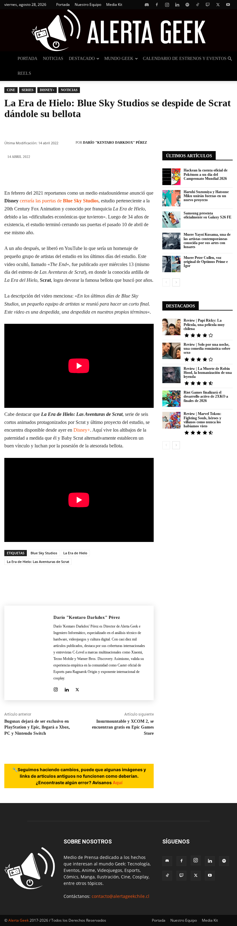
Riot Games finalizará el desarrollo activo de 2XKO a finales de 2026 (206, 396)
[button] (229, 59)
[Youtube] (228, 4)
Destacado (82, 58)
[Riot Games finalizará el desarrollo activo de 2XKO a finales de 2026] (171, 399)
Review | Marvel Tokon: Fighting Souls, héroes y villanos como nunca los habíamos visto (202, 420)
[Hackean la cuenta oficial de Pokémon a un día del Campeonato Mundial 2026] (171, 176)
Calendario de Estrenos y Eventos (185, 58)
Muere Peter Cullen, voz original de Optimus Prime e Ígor (206, 262)
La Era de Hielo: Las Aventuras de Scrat (38, 561)
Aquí (118, 782)
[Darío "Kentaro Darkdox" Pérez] (68, 142)
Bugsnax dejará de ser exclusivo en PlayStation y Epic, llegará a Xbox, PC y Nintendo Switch (37, 727)
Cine (11, 90)
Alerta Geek (18, 920)
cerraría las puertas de (59, 200)
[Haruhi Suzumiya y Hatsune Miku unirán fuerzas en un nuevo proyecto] (171, 198)
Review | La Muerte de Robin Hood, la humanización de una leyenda (208, 372)
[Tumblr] (125, 174)
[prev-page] (166, 282)
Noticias (53, 58)
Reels (24, 73)
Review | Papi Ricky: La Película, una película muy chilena (204, 324)
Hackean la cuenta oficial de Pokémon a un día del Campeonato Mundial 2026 (205, 174)
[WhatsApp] (69, 174)
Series (27, 90)
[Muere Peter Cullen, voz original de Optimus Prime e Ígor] (171, 264)
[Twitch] (207, 4)
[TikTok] (197, 4)
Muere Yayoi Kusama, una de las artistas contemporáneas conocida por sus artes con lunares (207, 240)
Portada (63, 4)
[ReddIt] (106, 174)
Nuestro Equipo (88, 4)
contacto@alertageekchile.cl (120, 896)
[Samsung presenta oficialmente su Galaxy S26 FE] (171, 219)
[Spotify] (187, 4)
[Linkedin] (177, 4)
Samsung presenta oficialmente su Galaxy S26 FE (207, 215)
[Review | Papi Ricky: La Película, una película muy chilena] (171, 327)
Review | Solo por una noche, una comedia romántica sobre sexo (207, 348)
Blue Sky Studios (44, 553)
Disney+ (47, 90)
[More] (143, 174)
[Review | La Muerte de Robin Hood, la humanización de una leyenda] (171, 375)
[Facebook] (156, 4)
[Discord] (146, 4)
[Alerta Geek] (118, 30)
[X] (217, 4)
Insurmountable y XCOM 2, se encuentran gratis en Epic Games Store (123, 727)
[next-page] (176, 282)
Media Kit (114, 4)
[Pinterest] (51, 174)
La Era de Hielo (75, 553)
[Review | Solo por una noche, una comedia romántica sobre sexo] (171, 351)
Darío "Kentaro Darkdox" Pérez (115, 142)
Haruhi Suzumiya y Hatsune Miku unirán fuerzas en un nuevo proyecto (206, 196)
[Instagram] (167, 4)
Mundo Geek (118, 58)
